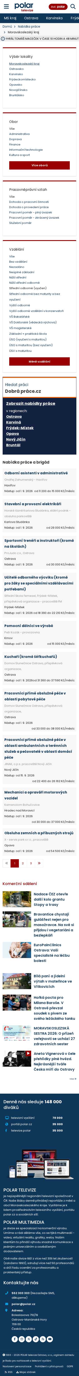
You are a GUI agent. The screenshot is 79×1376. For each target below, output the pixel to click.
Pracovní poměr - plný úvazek (30, 212)
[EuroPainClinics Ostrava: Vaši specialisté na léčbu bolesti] (17, 950)
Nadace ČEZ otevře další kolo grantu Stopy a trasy (51, 899)
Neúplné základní (21, 272)
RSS (10, 1372)
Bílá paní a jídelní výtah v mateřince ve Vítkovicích (53, 981)
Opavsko (15, 85)
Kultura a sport (19, 155)
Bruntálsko (16, 95)
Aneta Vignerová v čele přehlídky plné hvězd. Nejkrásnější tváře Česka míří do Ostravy (54, 1061)
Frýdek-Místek (20, 428)
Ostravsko (16, 69)
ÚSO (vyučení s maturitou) (28, 339)
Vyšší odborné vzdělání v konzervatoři (36, 311)
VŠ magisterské (20, 328)
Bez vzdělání (18, 262)
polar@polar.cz (23, 1304)
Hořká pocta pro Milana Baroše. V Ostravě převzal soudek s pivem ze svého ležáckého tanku (54, 1008)
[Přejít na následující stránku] (39, 863)
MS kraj (10, 18)
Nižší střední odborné (24, 283)
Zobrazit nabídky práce (30, 403)
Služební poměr (20, 223)
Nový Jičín (15, 439)
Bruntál (13, 445)
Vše (12, 256)
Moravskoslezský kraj (24, 64)
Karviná (13, 422)
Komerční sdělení (20, 883)
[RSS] (43, 1339)
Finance (14, 144)
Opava (12, 434)
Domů (7, 26)
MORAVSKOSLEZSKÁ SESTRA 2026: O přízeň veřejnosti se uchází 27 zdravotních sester (54, 1036)
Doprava (15, 139)
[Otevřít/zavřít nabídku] (6, 6)
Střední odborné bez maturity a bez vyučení (34, 297)
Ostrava (31, 18)
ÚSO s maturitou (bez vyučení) (31, 345)
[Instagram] (22, 1339)
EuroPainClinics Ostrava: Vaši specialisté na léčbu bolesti (52, 952)
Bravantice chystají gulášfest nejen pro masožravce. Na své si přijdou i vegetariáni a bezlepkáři (54, 925)
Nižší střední (17, 277)
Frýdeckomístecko (22, 79)
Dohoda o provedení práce (29, 207)
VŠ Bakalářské (19, 317)
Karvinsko (54, 18)
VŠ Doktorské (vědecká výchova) (33, 322)
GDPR (70, 1366)
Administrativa (19, 134)
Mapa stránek (28, 1372)
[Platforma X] (29, 1339)
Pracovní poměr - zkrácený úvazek (34, 218)
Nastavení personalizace (17, 1366)
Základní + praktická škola (28, 334)
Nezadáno (16, 267)
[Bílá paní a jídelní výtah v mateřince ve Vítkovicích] (17, 981)
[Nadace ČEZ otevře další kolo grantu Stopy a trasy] (17, 899)
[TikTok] (36, 1339)
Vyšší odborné (19, 305)
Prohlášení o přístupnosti (49, 1366)
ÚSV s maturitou (20, 351)
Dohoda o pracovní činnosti (29, 202)
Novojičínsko (18, 90)
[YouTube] (50, 1339)
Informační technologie (26, 150)
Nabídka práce (29, 26)
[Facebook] (15, 1339)
